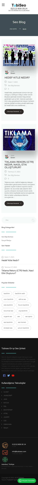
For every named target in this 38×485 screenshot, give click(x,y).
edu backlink (8, 305)
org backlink (23, 311)
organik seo (8, 316)
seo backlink (8, 322)
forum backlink (23, 305)
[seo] (19, 5)
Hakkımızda (7, 424)
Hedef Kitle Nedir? (17, 77)
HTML (6, 413)
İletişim (6, 428)
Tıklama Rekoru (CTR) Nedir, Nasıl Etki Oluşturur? (19, 165)
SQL (5, 406)
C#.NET (6, 392)
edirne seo (22, 299)
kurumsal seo (8, 311)
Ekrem (13, 73)
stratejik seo (8, 328)
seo (18, 316)
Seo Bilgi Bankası (14, 85)
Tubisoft (10, 480)
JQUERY (6, 417)
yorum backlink (23, 328)
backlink (7, 293)
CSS (5, 421)
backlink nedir (20, 293)
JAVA (5, 399)
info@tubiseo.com (19, 452)
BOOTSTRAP (8, 410)
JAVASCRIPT (8, 395)
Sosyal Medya (7, 240)
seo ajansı (28, 316)
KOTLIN (6, 403)
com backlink (8, 299)
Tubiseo (21, 478)
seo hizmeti (22, 322)
